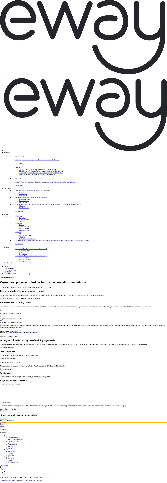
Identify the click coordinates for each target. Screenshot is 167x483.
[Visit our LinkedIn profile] (4, 474)
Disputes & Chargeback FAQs (18, 480)
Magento (22, 206)
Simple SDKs (23, 195)
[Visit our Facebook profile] (4, 472)
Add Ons (10, 446)
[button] (6, 266)
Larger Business (24, 228)
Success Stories (24, 230)
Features (18, 167)
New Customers (24, 257)
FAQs (21, 252)
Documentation (12, 444)
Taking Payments (13, 441)
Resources (11, 458)
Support (10, 448)
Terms (36, 477)
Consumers (22, 261)
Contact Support (24, 201)
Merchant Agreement (35, 480)
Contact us (10, 420)
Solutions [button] (7, 152)
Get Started (3, 419)
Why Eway (22, 218)
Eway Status (23, 202)
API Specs (22, 192)
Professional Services (25, 235)
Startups (21, 225)
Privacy (41, 477)
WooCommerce (24, 208)
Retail (21, 233)
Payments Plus (13, 331)
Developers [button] (7, 188)
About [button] (6, 214)
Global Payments (24, 219)
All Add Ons (19, 211)
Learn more (19, 185)
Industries (18, 232)
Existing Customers (25, 259)
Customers (18, 223)
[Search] (30, 263)
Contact (10, 460)
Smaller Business (24, 226)
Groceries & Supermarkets (27, 239)
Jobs (20, 221)
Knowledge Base (24, 199)
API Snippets (23, 194)
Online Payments (13, 437)
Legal (46, 477)
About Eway (19, 216)
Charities (22, 237)
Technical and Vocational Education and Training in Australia (23, 332)
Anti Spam (3, 480)
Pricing (56, 160)
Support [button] (6, 247)
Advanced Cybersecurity (15, 439)
